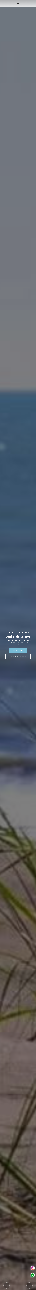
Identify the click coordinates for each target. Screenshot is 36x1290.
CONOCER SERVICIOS (18, 656)
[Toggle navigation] (18, 3)
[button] (29, 1285)
